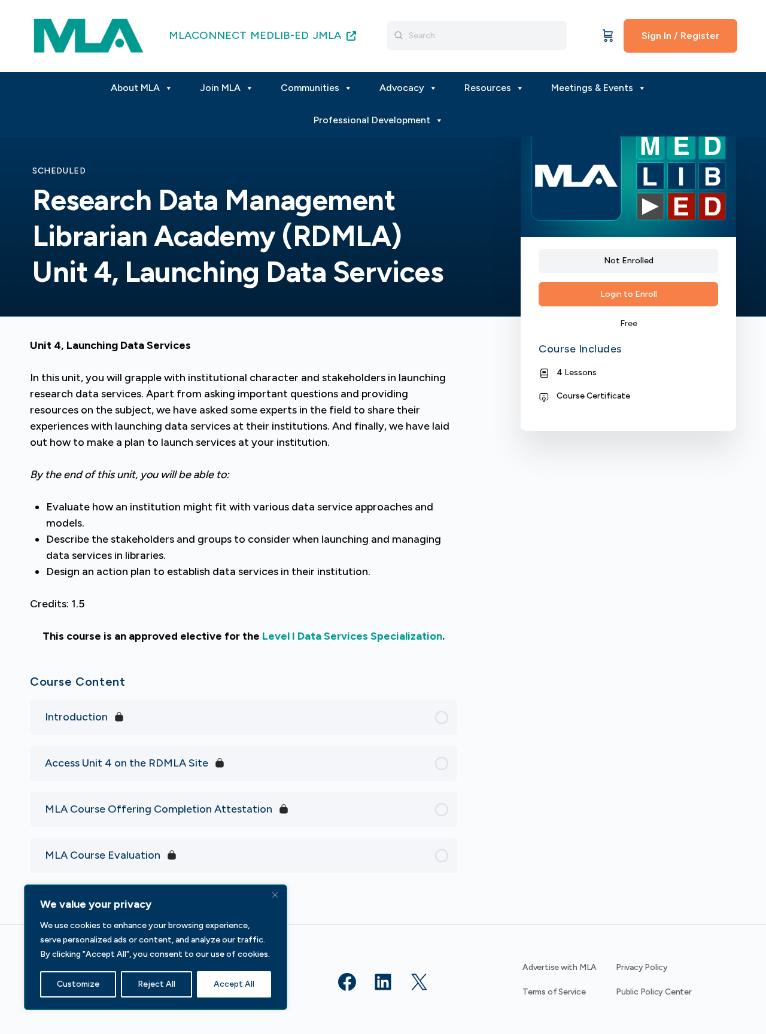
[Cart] (608, 36)
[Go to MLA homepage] (88, 34)
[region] (155, 947)
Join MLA (220, 87)
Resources (487, 87)
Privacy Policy (642, 967)
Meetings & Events (592, 87)
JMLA (328, 35)
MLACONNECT (208, 35)
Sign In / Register (680, 35)
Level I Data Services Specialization (352, 636)
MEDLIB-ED (279, 35)
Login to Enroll (628, 294)
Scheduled (59, 171)
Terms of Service (554, 992)
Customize (78, 984)
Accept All (234, 984)
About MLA (135, 87)
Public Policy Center (654, 992)
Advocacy (401, 87)
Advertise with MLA (559, 967)
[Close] (275, 894)
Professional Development (372, 120)
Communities (310, 87)
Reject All (156, 984)
